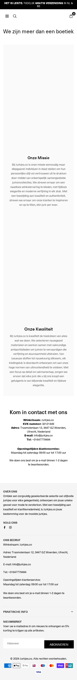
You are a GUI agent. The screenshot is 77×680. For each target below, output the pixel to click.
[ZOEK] (15, 15)
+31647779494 (41, 439)
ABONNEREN (59, 644)
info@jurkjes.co (43, 435)
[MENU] (7, 15)
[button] (71, 15)
